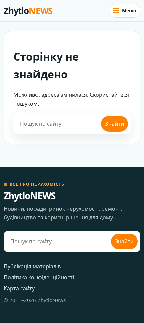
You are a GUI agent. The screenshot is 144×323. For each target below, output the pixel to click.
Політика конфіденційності (39, 277)
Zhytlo (28, 11)
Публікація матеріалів (32, 266)
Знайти (114, 123)
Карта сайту (19, 288)
